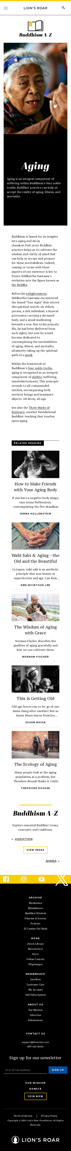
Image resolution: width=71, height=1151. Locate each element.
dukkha (37, 377)
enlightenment (36, 293)
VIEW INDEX (35, 850)
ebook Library (35, 943)
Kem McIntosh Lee (35, 585)
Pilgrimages (35, 964)
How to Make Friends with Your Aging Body (35, 487)
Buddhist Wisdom (35, 913)
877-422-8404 (35, 1046)
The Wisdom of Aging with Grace (35, 630)
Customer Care (35, 984)
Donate (35, 1088)
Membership (35, 974)
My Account (35, 989)
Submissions (35, 1020)
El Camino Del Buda (35, 928)
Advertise (35, 1015)
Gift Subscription (35, 994)
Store (35, 954)
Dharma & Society (35, 918)
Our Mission (35, 1010)
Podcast (35, 923)
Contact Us (35, 1033)
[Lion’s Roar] (35, 1142)
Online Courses (35, 959)
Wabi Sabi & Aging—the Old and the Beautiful (35, 558)
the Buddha (19, 285)
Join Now (35, 979)
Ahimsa (51, 861)
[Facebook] (9, 879)
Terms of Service (23, 1115)
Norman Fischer (35, 656)
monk (28, 355)
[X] (62, 879)
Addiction (24, 839)
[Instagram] (26, 879)
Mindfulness (35, 908)
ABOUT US (35, 1004)
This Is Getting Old (35, 698)
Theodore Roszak (35, 788)
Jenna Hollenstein (35, 513)
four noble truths (40, 368)
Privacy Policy (49, 1115)
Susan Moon (35, 722)
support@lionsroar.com (35, 1042)
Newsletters (35, 949)
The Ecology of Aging (35, 764)
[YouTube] (44, 879)
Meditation (35, 903)
